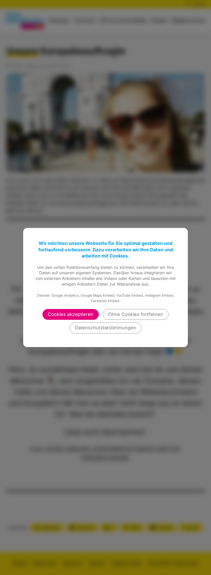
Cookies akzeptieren (70, 314)
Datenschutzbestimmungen (105, 327)
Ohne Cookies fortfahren (135, 314)
